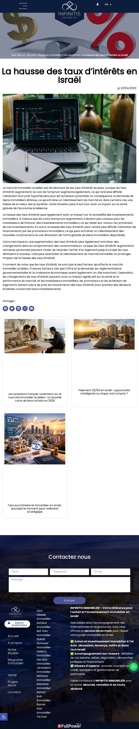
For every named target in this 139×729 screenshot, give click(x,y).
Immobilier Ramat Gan (44, 704)
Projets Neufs (13, 683)
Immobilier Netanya (44, 674)
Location (14, 692)
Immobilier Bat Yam (44, 629)
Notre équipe (13, 651)
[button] (5, 308)
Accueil (31, 55)
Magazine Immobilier (49, 55)
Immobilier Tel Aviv (44, 715)
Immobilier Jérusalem (44, 666)
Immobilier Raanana (44, 682)
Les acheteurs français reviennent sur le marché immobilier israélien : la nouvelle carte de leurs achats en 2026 (35, 397)
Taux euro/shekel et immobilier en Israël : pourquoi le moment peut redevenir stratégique (35, 508)
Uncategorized (72, 55)
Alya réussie (41, 613)
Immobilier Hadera (44, 649)
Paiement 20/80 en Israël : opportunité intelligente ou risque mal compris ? (104, 391)
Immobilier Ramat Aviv (44, 692)
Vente (12, 675)
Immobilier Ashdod (44, 621)
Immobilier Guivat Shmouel (44, 639)
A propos (15, 643)
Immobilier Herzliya (44, 658)
